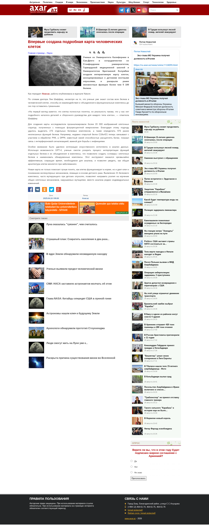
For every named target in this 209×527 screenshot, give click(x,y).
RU (75, 10)
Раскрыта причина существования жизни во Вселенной (80, 358)
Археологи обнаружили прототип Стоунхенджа (75, 328)
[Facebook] (127, 12)
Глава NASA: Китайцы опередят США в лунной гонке (78, 298)
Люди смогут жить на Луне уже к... (67, 343)
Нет (136, 467)
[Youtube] (139, 12)
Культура (121, 2)
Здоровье (171, 2)
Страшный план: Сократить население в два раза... (77, 239)
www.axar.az (130, 518)
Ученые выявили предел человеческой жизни (74, 269)
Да (135, 461)
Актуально (35, 2)
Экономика (81, 2)
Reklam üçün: (141, 513)
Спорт (146, 2)
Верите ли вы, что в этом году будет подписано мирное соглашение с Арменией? (155, 453)
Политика (47, 2)
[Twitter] (133, 12)
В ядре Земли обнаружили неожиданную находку (76, 254)
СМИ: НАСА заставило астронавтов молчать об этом (79, 283)
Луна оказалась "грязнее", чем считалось (71, 224)
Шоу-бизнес (134, 2)
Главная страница (36, 53)
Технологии (158, 2)
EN (79, 10)
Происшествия (97, 2)
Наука (111, 2)
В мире (69, 2)
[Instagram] (144, 12)
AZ (70, 10)
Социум (59, 2)
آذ (84, 10)
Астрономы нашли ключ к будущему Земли (73, 313)
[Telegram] (122, 12)
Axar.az (46, 93)
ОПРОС (136, 443)
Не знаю (138, 472)
